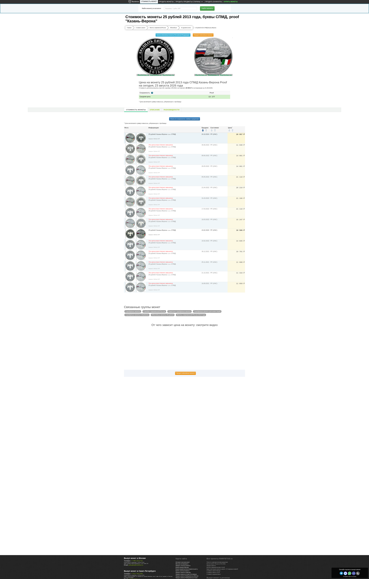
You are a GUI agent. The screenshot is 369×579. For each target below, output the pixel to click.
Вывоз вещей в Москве (182, 567)
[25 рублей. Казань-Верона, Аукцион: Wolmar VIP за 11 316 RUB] (130, 276)
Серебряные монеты (132, 311)
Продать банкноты (213, 1)
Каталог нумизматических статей (216, 567)
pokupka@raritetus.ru (136, 565)
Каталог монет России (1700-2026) (216, 564)
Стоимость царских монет (214, 574)
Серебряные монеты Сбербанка (137, 315)
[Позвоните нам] (358, 573)
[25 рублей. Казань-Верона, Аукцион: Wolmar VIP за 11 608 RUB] (130, 266)
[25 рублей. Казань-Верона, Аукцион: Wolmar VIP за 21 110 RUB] (130, 180)
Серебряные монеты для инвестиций (207, 311)
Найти (207, 8)
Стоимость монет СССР (213, 572)
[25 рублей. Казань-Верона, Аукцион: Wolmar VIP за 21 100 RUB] (130, 202)
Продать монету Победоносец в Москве (187, 576)
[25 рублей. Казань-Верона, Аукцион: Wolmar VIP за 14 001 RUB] (130, 159)
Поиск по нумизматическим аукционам (217, 562)
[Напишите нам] (345, 573)
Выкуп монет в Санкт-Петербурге (140, 571)
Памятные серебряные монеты (179, 311)
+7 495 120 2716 (137, 561)
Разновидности (171, 110)
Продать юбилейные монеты (203, 35)
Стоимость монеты (136, 110)
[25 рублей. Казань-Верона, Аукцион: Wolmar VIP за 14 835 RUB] (130, 244)
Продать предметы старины (188, 1)
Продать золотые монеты (183, 565)
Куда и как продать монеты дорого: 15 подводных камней (222, 569)
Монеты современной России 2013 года (191, 315)
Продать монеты (166, 1)
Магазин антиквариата (182, 564)
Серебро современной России (154, 311)
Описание (155, 110)
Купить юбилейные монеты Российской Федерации (173, 35)
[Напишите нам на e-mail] (354, 573)
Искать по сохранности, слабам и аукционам (184, 119)
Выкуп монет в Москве (135, 558)
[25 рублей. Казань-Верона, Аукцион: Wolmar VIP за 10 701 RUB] (130, 255)
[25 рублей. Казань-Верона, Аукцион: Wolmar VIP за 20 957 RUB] (130, 138)
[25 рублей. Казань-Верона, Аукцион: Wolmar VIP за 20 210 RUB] (130, 191)
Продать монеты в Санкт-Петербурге (186, 574)
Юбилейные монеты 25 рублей (163, 315)
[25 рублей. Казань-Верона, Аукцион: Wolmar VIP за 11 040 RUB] (130, 148)
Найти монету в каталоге (151, 8)
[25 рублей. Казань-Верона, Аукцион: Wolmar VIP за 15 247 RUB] (130, 223)
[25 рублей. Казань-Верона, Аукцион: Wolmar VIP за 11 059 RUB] (130, 287)
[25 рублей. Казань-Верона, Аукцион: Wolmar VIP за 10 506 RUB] (130, 234)
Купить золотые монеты (182, 571)
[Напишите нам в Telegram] (341, 573)
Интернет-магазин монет (183, 562)
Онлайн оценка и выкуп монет (350, 569)
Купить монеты (231, 1)
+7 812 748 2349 (137, 573)
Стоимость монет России (213, 571)
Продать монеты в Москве (183, 572)
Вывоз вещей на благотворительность (187, 569)
